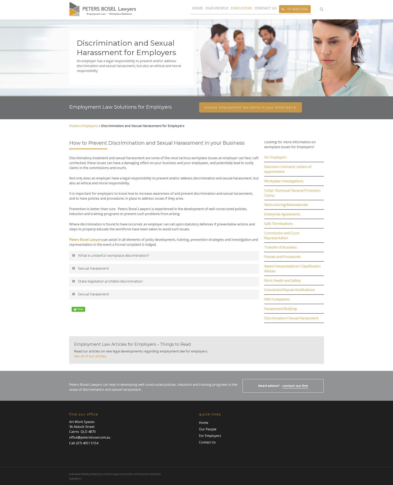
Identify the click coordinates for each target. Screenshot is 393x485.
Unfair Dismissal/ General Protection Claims (292, 193)
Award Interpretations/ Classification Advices (292, 268)
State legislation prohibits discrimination (110, 281)
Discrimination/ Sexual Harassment (291, 318)
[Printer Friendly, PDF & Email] (79, 314)
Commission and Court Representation (281, 235)
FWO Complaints (277, 299)
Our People (217, 8)
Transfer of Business (280, 247)
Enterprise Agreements (282, 214)
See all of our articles (90, 356)
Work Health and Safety (282, 280)
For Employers (275, 157)
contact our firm (295, 386)
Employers (241, 8)
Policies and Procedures (282, 256)
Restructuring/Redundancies (286, 205)
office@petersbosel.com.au (89, 437)
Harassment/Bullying (280, 308)
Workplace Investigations (283, 181)
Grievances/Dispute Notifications (289, 290)
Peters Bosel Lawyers (86, 239)
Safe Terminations (278, 223)
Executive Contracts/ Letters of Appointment (288, 169)
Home (197, 8)
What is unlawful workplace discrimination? (113, 256)
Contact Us (266, 8)
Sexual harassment (93, 268)
